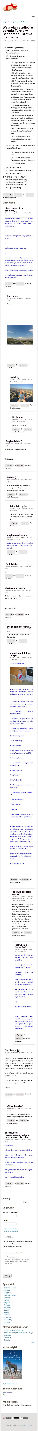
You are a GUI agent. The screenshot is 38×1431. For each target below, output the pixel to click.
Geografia (7, 1293)
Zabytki (6, 1310)
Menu (33, 15)
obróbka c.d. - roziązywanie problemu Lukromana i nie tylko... (17, 1135)
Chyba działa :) (13, 441)
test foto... (12, 296)
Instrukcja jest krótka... (19, 626)
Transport (7, 1305)
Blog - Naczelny (8, 195)
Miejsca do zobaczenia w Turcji (14, 1330)
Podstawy (7, 1290)
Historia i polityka (10, 1295)
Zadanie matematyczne (13, 1253)
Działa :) (11, 477)
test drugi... (16, 377)
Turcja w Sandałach (7, 1392)
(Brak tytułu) (11, 564)
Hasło (5, 1221)
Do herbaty (8, 1320)
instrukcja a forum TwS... (21, 946)
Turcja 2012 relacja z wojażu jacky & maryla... (19, 1333)
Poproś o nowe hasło (11, 1231)
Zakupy (7, 1312)
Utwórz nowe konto (10, 1229)
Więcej (33, 1342)
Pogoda (7, 1302)
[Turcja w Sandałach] (3, 1394)
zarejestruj (29, 195)
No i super (17, 417)
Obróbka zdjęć (12, 1050)
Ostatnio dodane (10, 1288)
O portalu (7, 1317)
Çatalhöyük (7, 1335)
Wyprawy (7, 1307)
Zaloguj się (18, 195)
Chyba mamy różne (15, 588)
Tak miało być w (18, 506)
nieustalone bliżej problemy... (14, 209)
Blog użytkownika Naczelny (20, 22)
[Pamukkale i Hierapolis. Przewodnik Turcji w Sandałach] (12, 1378)
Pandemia (7, 1338)
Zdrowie (7, 1315)
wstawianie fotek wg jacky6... (20, 654)
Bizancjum (7, 1340)
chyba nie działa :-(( (17, 535)
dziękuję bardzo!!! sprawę (21, 893)
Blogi (5, 22)
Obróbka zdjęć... (16, 1106)
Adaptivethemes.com (26, 1425)
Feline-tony (8, 1322)
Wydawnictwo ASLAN (10, 1384)
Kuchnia (7, 1297)
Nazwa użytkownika (10, 1212)
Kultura (6, 1300)
